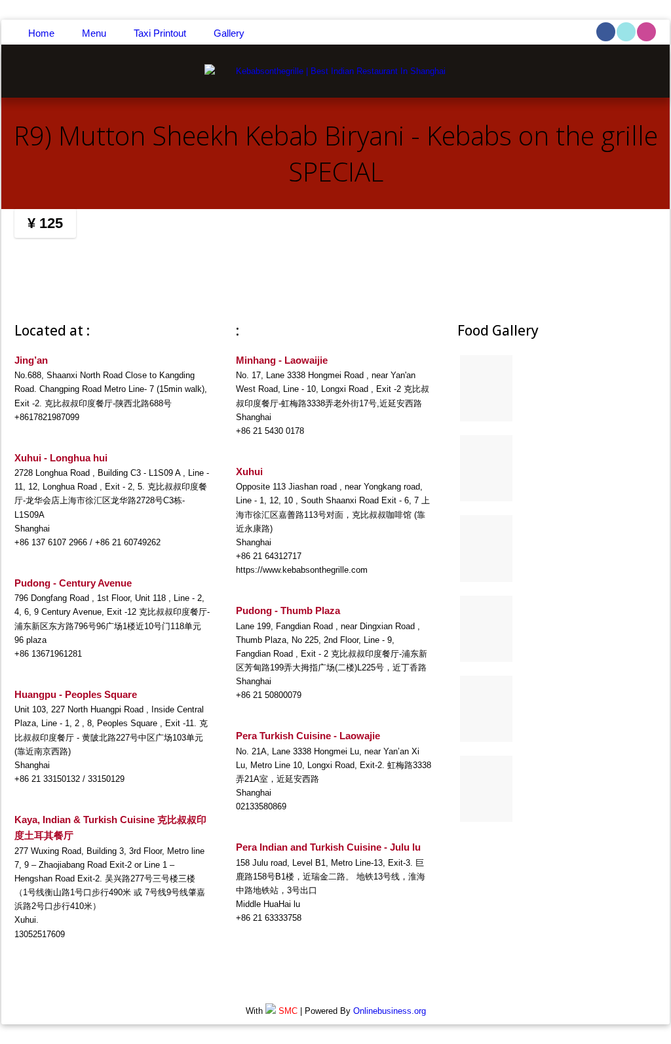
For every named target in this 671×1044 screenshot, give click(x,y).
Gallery (229, 33)
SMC (287, 1011)
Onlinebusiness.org (389, 1011)
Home (41, 33)
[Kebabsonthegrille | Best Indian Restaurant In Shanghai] (335, 71)
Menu (94, 33)
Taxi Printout (160, 33)
